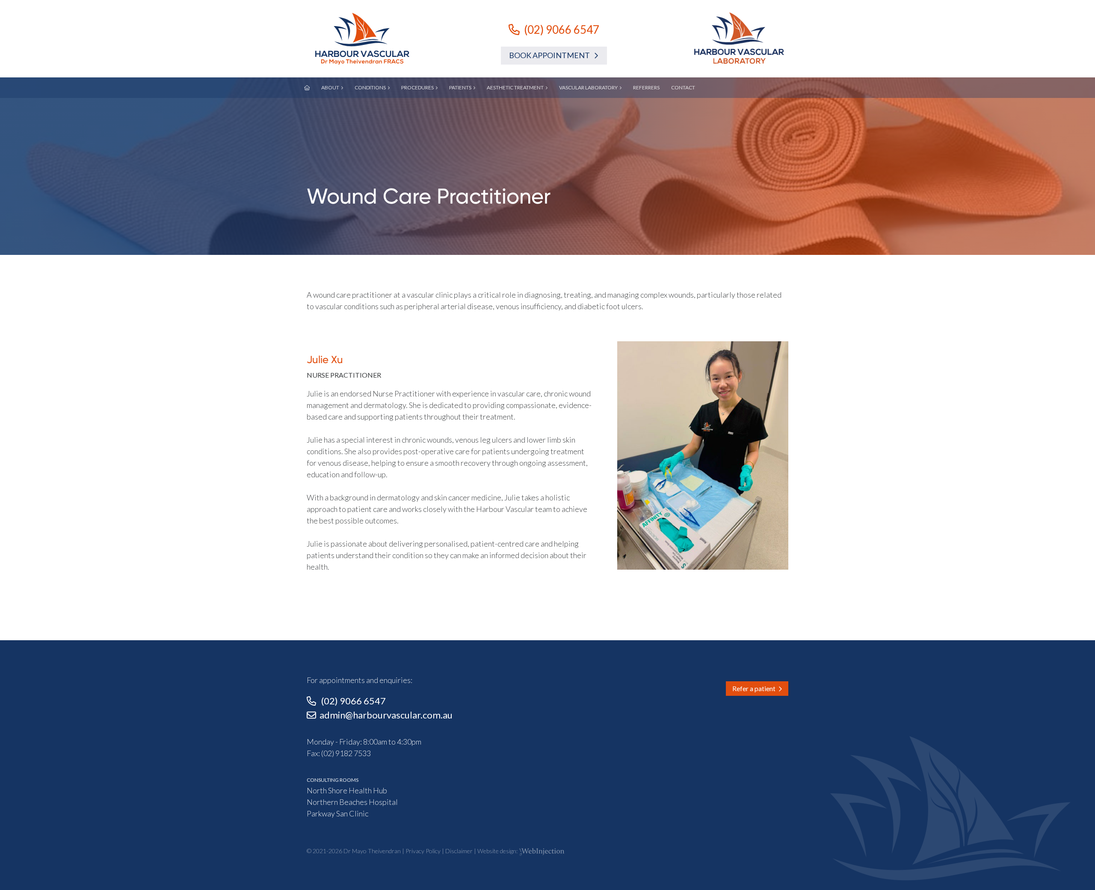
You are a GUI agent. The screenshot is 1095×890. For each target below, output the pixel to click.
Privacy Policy (423, 851)
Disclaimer (459, 851)
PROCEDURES (417, 87)
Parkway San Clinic (337, 813)
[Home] (362, 39)
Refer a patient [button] (755, 688)
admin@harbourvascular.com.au (386, 715)
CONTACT (683, 87)
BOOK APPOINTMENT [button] (551, 55)
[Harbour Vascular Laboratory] (739, 37)
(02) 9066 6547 (561, 29)
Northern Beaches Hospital (352, 802)
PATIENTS (460, 87)
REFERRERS (646, 87)
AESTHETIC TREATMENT (515, 87)
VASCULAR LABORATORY (588, 87)
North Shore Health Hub (347, 790)
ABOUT (330, 87)
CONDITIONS (370, 87)
